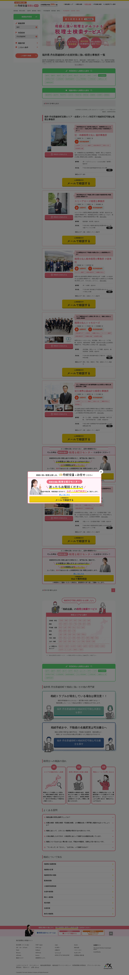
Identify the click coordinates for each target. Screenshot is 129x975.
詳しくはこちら (64, 495)
